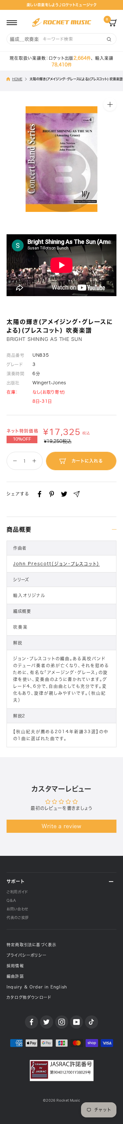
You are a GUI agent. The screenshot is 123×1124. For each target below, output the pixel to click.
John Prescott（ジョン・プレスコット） (56, 564)
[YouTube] (76, 1022)
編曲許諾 (15, 976)
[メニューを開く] (12, 22)
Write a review (61, 826)
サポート (16, 881)
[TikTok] (91, 1022)
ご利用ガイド (17, 892)
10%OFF (22, 439)
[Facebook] (39, 494)
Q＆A (11, 900)
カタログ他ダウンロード (29, 997)
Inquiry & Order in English (37, 987)
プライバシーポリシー (27, 955)
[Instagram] (61, 1022)
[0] (112, 22)
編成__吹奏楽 (24, 39)
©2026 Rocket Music (61, 1100)
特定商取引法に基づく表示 (31, 945)
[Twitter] (64, 494)
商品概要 (19, 529)
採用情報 (15, 966)
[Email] (76, 494)
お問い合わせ (17, 909)
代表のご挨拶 (18, 917)
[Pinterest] (52, 494)
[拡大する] (109, 104)
